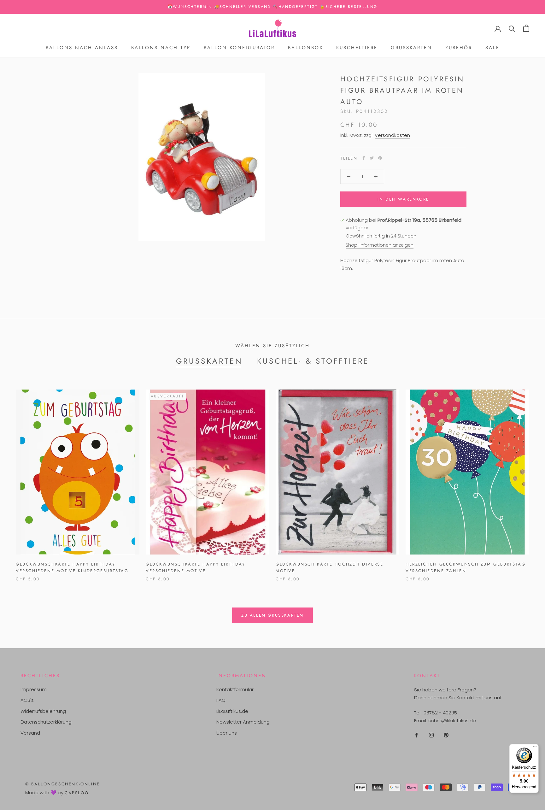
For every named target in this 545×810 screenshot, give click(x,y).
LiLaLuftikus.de (232, 711)
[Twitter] (372, 158)
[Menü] (535, 748)
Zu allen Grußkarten (272, 615)
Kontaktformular (235, 689)
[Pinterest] (380, 158)
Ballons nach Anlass (82, 47)
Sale (492, 47)
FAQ (221, 700)
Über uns (226, 733)
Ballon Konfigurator (239, 47)
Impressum (34, 689)
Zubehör (458, 47)
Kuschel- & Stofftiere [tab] (313, 361)
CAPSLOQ (77, 793)
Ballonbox (305, 47)
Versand (30, 733)
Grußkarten (411, 47)
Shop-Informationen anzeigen (379, 245)
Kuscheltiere (357, 47)
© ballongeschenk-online (62, 784)
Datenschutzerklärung (46, 722)
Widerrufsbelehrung (43, 711)
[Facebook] (364, 158)
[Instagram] (431, 735)
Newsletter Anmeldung (243, 722)
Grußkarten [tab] (209, 361)
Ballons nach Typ (160, 47)
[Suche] (512, 28)
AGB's (27, 700)
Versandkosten (392, 135)
